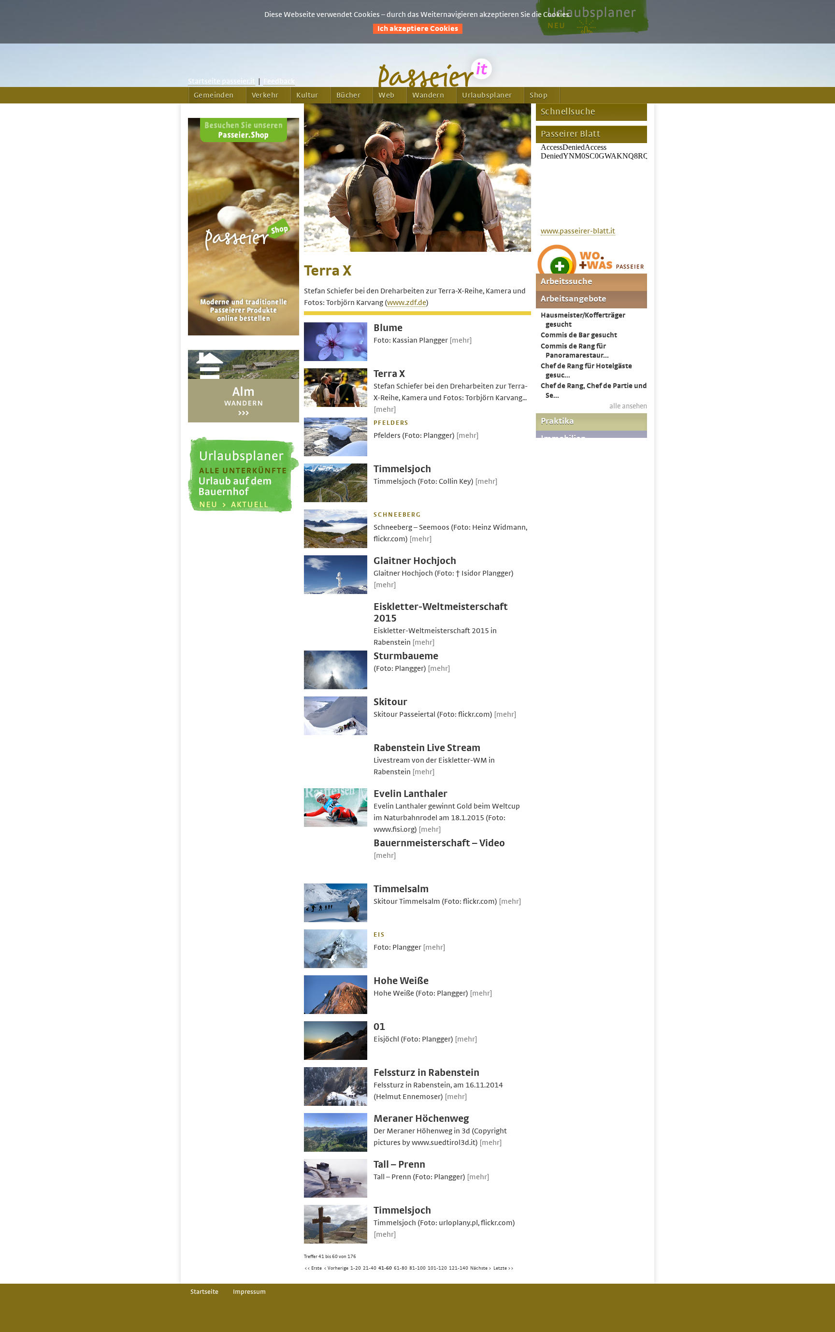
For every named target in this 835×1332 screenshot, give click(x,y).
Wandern (428, 95)
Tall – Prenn (399, 1164)
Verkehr (265, 95)
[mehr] (460, 340)
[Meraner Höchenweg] (335, 1149)
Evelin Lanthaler (410, 794)
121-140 (458, 1268)
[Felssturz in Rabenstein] (335, 1103)
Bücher (348, 95)
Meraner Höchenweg (421, 1119)
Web (386, 95)
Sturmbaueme (406, 656)
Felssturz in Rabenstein (426, 1073)
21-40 (369, 1268)
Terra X (389, 374)
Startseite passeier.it (221, 81)
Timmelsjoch (402, 469)
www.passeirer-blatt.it (578, 231)
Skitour (390, 702)
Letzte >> (503, 1268)
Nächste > (480, 1268)
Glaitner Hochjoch (415, 561)
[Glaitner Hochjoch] (335, 591)
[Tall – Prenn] (335, 1195)
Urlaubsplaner (487, 95)
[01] (335, 1057)
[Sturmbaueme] (335, 687)
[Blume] (335, 358)
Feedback (279, 81)
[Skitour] (335, 733)
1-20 (355, 1268)
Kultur (307, 95)
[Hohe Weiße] (335, 1011)
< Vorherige (336, 1268)
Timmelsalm (401, 889)
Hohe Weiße (401, 981)
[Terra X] (335, 404)
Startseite (204, 1292)
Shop (538, 95)
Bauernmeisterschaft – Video (439, 843)
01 (379, 1027)
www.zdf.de (406, 302)
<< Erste (313, 1268)
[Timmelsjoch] (335, 500)
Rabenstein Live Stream (427, 748)
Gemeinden (214, 95)
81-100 (417, 1268)
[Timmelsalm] (335, 920)
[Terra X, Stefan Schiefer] (417, 249)
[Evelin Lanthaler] (335, 824)
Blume (388, 328)
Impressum (249, 1292)
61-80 (400, 1268)
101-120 (437, 1268)
